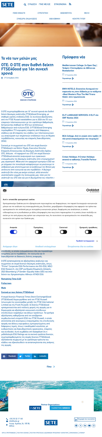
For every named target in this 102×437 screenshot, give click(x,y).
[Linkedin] (85, 426)
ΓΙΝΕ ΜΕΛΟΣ (44, 4)
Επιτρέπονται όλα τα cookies (80, 247)
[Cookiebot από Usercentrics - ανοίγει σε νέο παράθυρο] (88, 191)
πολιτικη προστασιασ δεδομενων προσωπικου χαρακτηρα (49, 433)
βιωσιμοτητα (66, 13)
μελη (86, 13)
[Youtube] (89, 426)
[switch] (38, 232)
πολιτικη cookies (23, 433)
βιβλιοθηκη (54, 19)
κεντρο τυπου (79, 19)
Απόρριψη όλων (10, 247)
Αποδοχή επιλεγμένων (45, 247)
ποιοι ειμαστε (19, 13)
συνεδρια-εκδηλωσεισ (27, 19)
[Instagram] (94, 426)
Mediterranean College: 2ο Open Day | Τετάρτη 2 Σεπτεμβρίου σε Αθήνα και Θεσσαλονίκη (79, 68)
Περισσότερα (67, 78)
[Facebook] (76, 426)
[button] (25, 4)
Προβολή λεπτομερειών (85, 241)
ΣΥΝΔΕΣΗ (32, 4)
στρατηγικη (43, 13)
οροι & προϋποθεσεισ (9, 433)
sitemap (82, 433)
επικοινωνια (74, 433)
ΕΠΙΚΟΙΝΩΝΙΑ (60, 4)
